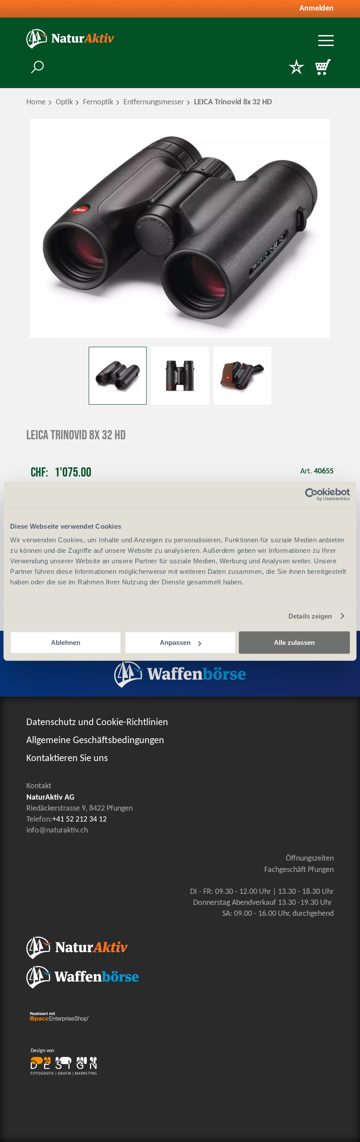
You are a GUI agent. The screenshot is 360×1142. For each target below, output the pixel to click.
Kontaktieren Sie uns (67, 759)
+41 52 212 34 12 (79, 819)
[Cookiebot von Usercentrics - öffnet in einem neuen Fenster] (311, 494)
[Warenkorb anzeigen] (323, 68)
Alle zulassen (294, 642)
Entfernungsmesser (153, 102)
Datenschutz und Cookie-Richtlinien (97, 723)
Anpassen (175, 642)
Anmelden (316, 8)
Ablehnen (65, 642)
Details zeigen (310, 616)
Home (36, 102)
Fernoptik (98, 102)
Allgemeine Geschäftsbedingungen (95, 741)
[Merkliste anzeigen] (296, 68)
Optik (64, 102)
